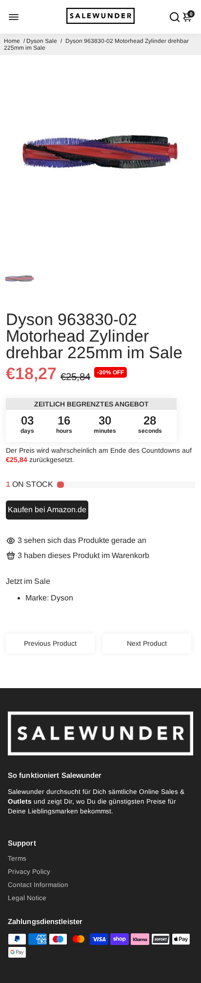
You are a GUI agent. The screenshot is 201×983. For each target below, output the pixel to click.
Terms (17, 858)
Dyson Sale (41, 41)
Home (12, 41)
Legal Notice (27, 898)
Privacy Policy (29, 871)
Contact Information (38, 884)
